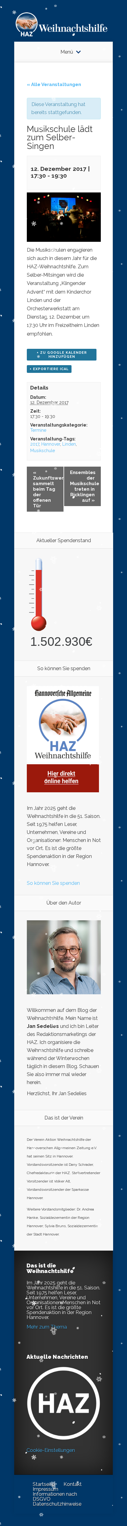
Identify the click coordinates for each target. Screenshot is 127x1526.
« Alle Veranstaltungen (54, 84)
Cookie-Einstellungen (51, 1450)
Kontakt (72, 1484)
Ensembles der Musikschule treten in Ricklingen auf (84, 486)
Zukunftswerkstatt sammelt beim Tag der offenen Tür (48, 489)
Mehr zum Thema (47, 1327)
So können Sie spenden (53, 883)
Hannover (50, 444)
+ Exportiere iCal (49, 369)
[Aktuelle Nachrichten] (63, 1403)
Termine (38, 430)
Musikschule (42, 450)
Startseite (44, 1484)
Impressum (45, 1489)
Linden (69, 444)
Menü (66, 52)
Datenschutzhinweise (57, 1504)
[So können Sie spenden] (63, 791)
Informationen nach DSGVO (55, 1496)
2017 (34, 444)
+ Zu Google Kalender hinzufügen (62, 355)
